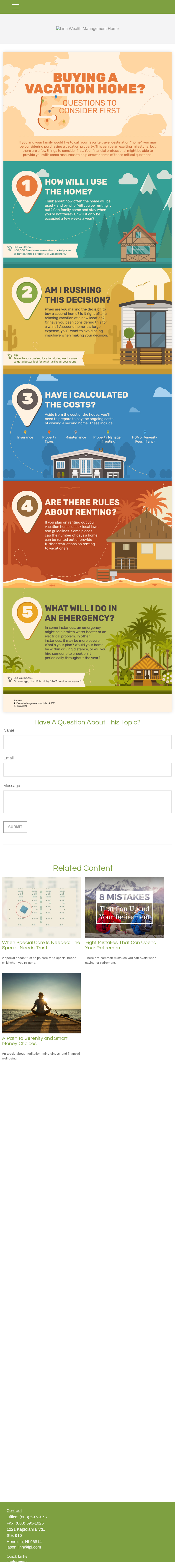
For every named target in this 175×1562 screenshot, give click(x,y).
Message (11, 785)
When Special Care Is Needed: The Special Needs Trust (41, 945)
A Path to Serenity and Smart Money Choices (35, 1041)
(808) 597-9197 (34, 1517)
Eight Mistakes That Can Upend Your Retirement (120, 945)
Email (8, 758)
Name (8, 730)
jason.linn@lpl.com (24, 1547)
